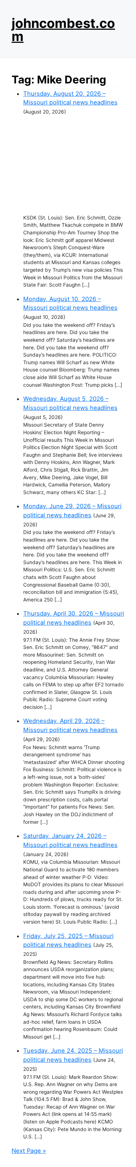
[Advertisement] (73, 165)
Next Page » (29, 1150)
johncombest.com (63, 29)
